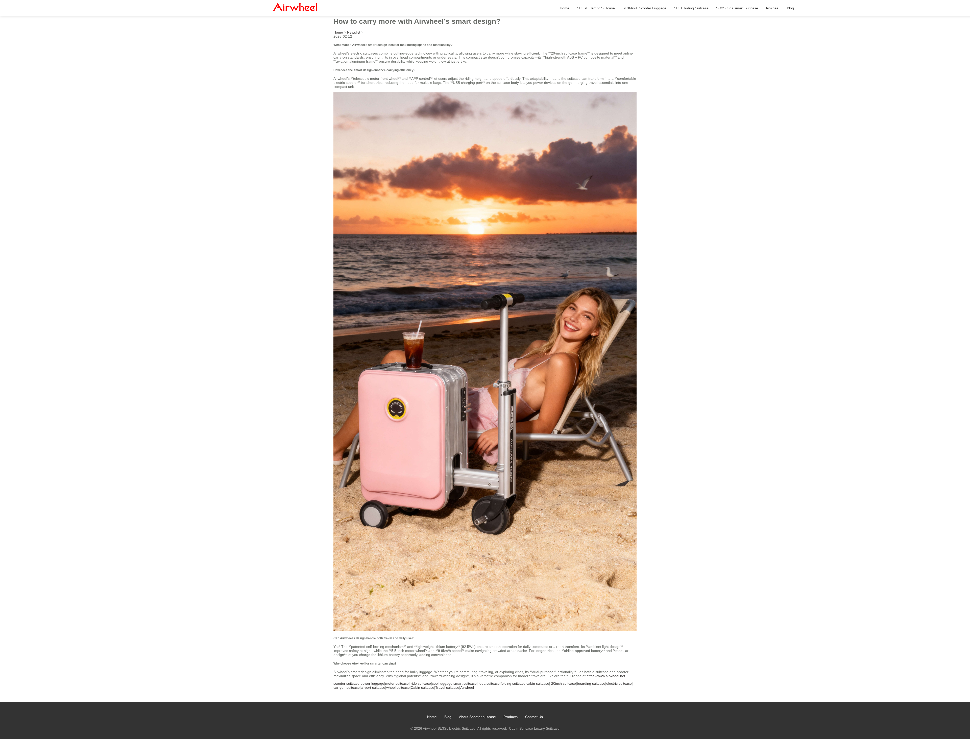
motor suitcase (397, 683)
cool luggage (442, 683)
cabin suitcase (537, 683)
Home (564, 8)
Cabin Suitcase (521, 728)
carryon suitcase (346, 687)
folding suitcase (513, 683)
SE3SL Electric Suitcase (596, 8)
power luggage (372, 683)
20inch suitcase (563, 683)
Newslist (353, 32)
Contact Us (534, 717)
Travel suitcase (447, 687)
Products (510, 717)
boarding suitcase (591, 683)
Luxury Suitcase (547, 728)
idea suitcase (489, 683)
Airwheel (772, 8)
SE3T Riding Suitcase (691, 8)
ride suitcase (421, 683)
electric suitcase (619, 683)
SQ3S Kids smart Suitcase (737, 8)
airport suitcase (373, 687)
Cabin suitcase (422, 687)
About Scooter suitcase (477, 717)
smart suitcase (465, 683)
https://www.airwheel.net (606, 676)
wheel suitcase (398, 687)
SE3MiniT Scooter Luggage (644, 8)
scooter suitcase (346, 683)
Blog (790, 8)
